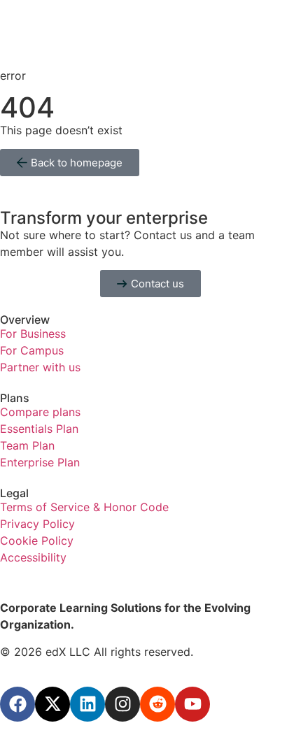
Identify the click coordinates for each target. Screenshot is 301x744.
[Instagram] (122, 704)
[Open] (20, 14)
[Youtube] (192, 704)
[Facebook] (17, 704)
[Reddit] (157, 704)
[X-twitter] (52, 704)
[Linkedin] (87, 704)
